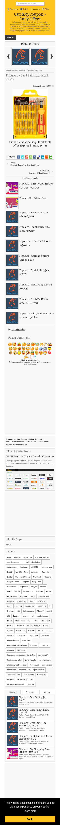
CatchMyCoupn (39, 86)
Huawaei (10, 611)
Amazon (17, 557)
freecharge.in (43, 596)
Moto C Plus (45, 621)
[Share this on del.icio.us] (38, 157)
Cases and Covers (22, 577)
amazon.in (28, 557)
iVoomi (49, 611)
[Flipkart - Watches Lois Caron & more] (39, 56)
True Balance (28, 675)
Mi (32, 616)
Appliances (24, 567)
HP (50, 606)
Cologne (47, 577)
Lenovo (25, 616)
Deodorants (11, 587)
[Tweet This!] (22, 157)
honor (9, 606)
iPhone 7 (40, 611)
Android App (11, 567)
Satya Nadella (30, 660)
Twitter (25, 9)
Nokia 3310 (20, 631)
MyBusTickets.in (33, 626)
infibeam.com (28, 611)
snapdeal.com (24, 670)
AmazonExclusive (42, 557)
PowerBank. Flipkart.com (17, 645)
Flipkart (9, 544)
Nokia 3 (10, 631)
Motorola (20, 626)
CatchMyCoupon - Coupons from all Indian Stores (30, 456)
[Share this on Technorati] (50, 157)
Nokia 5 (31, 631)
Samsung (21, 650)
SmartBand (11, 670)
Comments (30, 692)
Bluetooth (45, 572)
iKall (18, 611)
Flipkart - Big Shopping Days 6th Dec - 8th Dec (34, 751)
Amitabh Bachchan (33, 562)
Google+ (36, 9)
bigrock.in (34, 572)
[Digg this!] (34, 157)
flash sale (39, 591)
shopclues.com (45, 660)
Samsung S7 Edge (14, 660)
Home (8, 70)
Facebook (14, 9)
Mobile (9, 621)
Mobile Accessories (22, 621)
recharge (10, 650)
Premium (33, 645)
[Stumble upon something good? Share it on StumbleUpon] (30, 157)
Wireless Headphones (15, 684)
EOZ (9, 591)
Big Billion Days (22, 572)
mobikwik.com (42, 616)
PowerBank (26, 640)
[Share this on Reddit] (46, 157)
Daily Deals (36, 582)
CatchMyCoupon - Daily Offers (30, 16)
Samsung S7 (43, 655)
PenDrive (45, 636)
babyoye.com (47, 567)
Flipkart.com (12, 596)
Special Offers (38, 670)
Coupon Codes (13, 582)
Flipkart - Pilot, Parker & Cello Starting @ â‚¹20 (35, 738)
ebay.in (34, 587)
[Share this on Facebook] (18, 157)
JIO (8, 616)
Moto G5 (10, 626)
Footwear (23, 596)
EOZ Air (17, 591)
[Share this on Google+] (26, 157)
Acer (9, 557)
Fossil (33, 596)
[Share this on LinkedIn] (42, 157)
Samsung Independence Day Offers (21, 655)
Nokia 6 (40, 631)
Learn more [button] (30, 811)
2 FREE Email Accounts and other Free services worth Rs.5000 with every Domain (27, 441)
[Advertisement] (30, 513)
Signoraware (47, 665)
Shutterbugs (34, 665)
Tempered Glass (13, 675)
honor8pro (42, 606)
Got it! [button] (30, 819)
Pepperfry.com (13, 640)
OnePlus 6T (21, 636)
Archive (47, 692)
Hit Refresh (41, 601)
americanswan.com (14, 562)
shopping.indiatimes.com (16, 665)
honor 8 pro (29, 606)
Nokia (45, 626)
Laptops (16, 616)
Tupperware (41, 675)
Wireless (10, 679)
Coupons (25, 582)
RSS (46, 9)
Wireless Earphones (25, 679)
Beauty (10, 572)
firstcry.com (27, 591)
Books (9, 577)
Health (31, 601)
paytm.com (34, 636)
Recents (12, 692)
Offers (49, 631)
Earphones (24, 587)
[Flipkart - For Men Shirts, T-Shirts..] (20, 56)
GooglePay (21, 601)
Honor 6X (18, 606)
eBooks (43, 587)
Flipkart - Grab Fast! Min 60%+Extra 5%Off (32, 725)
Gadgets (10, 601)
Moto (35, 621)
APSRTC (34, 567)
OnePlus (10, 636)
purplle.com (44, 645)
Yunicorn (31, 684)
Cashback (37, 577)
